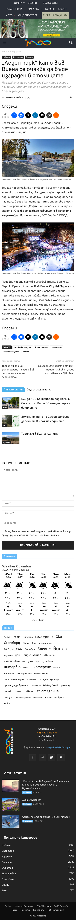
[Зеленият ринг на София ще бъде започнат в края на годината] (10, 421)
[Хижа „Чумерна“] (10, 804)
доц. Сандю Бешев (28, 655)
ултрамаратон (23, 697)
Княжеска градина (22, 347)
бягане (44, 649)
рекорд (65, 685)
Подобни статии (13, 389)
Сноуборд (12, 643)
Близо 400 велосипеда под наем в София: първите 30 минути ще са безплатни (45, 403)
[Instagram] (42, 757)
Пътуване (8, 879)
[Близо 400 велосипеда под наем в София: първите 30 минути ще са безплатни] (10, 403)
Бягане (50, 9)
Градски (34, 9)
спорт (18, 691)
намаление (41, 673)
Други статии (15, 773)
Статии (29, 57)
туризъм (8, 697)
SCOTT (17, 637)
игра (38, 661)
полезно (43, 679)
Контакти (38, 910)
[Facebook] (32, 757)
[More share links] (56, 115)
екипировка (12, 661)
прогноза (54, 679)
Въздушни (50, 3)
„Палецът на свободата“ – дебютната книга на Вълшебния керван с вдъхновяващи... (45, 785)
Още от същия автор (39, 389)
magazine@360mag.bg (58, 747)
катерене (42, 667)
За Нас (8, 906)
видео (60, 649)
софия (26, 351)
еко (23, 661)
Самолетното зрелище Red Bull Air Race (46, 817)
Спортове (8, 851)
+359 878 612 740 (47, 732)
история (27, 667)
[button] (71, 43)
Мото (9, 15)
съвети (29, 691)
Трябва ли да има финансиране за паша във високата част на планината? (18, 371)
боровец (30, 649)
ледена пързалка (11, 351)
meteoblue (38, 620)
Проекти (25, 910)
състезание (48, 691)
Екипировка (9, 873)
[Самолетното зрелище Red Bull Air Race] (10, 821)
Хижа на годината (41, 643)
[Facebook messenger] (21, 115)
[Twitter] (51, 757)
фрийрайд (59, 697)
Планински (14, 9)
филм (48, 697)
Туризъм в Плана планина (39, 434)
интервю (12, 667)
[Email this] (42, 115)
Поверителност (56, 910)
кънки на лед (41, 347)
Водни (32, 3)
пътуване (51, 685)
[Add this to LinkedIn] (35, 115)
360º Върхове (61, 906)
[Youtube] (61, 757)
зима (30, 661)
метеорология (24, 673)
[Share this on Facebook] (14, 115)
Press (14, 910)
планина (31, 679)
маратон (9, 673)
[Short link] (49, 115)
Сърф (25, 643)
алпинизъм (13, 649)
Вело (61, 9)
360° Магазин (44, 906)
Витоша (28, 637)
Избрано (6, 57)
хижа (7, 703)
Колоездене (44, 637)
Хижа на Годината (55, 15)
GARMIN (7, 637)
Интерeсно (18, 57)
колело (56, 667)
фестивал (38, 697)
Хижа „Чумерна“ (31, 800)
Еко (4, 425)
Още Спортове (27, 15)
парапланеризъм (14, 679)
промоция (36, 685)
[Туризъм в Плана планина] (10, 438)
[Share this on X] (28, 115)
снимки (8, 691)
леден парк (56, 347)
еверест (49, 655)
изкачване (47, 661)
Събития (7, 868)
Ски (59, 637)
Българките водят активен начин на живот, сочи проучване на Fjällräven (56, 369)
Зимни (17, 3)
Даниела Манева (13, 97)
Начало (5, 51)
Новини (6, 845)
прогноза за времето (16, 685)
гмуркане (8, 655)
